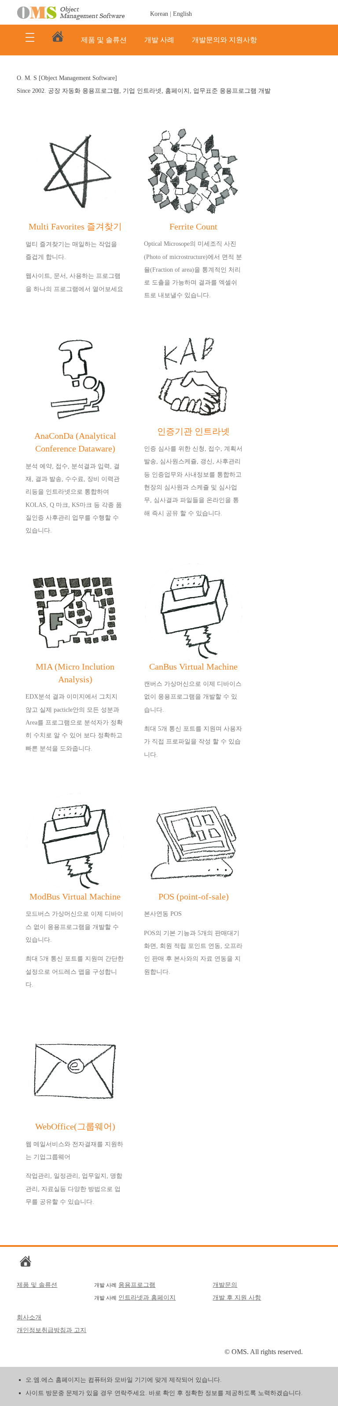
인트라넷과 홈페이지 (147, 1297)
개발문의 (225, 1285)
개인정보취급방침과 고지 (51, 1330)
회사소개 (29, 1317)
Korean (159, 14)
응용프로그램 (136, 1285)
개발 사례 (159, 40)
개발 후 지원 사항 (237, 1297)
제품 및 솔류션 (104, 40)
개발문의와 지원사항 (224, 40)
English (182, 14)
